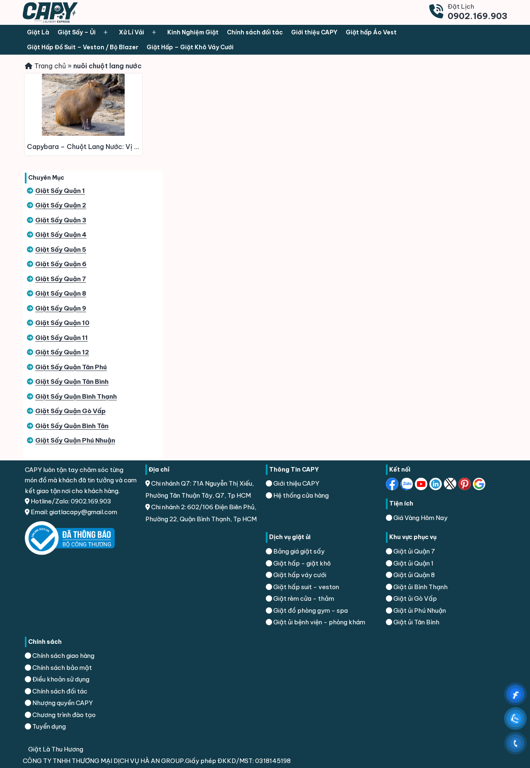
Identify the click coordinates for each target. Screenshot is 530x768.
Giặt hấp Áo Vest (371, 32)
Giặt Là (38, 32)
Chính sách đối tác (255, 32)
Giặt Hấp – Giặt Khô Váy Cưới (190, 47)
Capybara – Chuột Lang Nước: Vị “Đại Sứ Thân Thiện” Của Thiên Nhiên (84, 146)
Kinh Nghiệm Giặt (193, 32)
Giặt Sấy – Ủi (77, 32)
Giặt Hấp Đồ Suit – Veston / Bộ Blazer (82, 47)
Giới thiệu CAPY (314, 32)
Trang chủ (50, 66)
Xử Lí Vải (131, 32)
